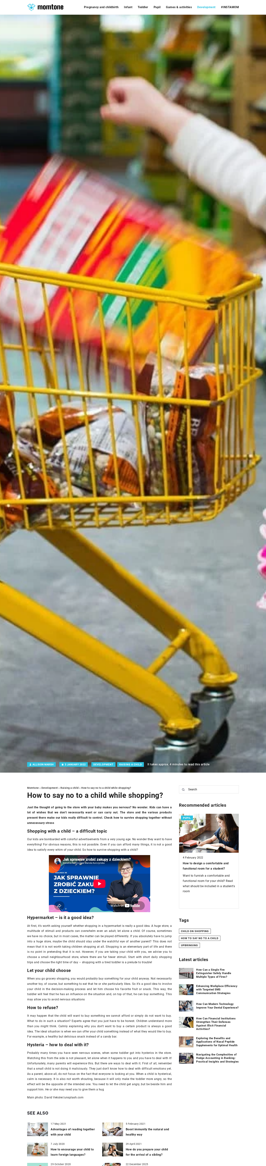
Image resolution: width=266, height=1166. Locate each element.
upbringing (189, 945)
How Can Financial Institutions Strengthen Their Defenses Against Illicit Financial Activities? (216, 1024)
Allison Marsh (43, 764)
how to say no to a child (199, 938)
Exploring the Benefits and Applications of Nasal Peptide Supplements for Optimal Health (216, 1042)
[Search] (183, 789)
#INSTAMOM (230, 7)
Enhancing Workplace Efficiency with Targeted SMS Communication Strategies (216, 989)
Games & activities (179, 7)
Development (206, 7)
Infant (128, 7)
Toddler (143, 7)
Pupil (157, 7)
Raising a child (130, 764)
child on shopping (195, 931)
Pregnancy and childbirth (101, 7)
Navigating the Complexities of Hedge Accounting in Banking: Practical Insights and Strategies (217, 1058)
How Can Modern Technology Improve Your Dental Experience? (217, 1005)
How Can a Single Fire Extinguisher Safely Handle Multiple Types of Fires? (213, 973)
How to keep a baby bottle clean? (207, 863)
